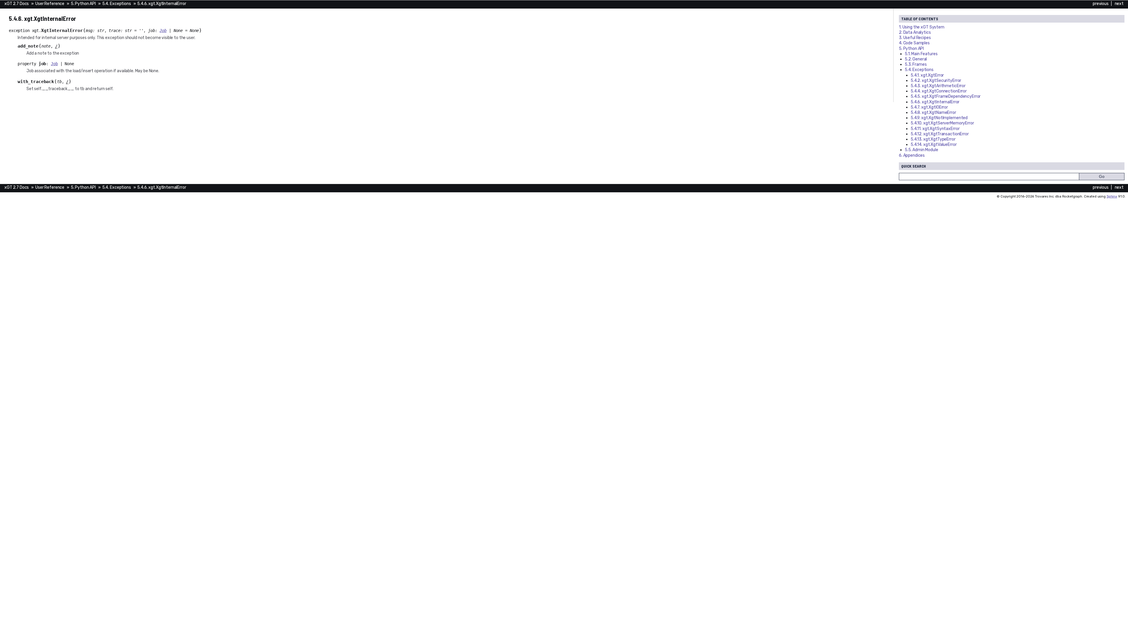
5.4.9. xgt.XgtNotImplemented (939, 117)
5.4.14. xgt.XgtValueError (934, 144)
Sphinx (1112, 196)
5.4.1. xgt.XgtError (927, 75)
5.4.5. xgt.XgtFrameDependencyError (946, 96)
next (1119, 3)
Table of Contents (919, 18)
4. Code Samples (914, 43)
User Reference (49, 3)
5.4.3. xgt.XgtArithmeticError (938, 85)
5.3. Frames (915, 64)
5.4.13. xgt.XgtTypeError (933, 139)
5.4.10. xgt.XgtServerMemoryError (942, 123)
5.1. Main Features (921, 53)
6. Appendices (912, 155)
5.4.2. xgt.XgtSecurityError (936, 80)
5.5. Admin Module (921, 149)
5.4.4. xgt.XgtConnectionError (939, 91)
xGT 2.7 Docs (16, 3)
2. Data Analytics (915, 32)
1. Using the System (921, 27)
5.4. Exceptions (116, 3)
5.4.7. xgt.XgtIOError (929, 107)
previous (1101, 3)
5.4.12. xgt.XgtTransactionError (940, 133)
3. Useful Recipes (915, 37)
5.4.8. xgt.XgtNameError (933, 112)
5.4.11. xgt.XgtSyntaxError (935, 128)
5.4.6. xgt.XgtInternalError (161, 3)
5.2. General (916, 59)
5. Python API (83, 3)
